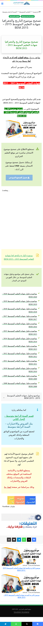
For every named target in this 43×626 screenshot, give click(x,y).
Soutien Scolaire (21, 612)
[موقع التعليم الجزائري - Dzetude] (21, 3)
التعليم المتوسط (24, 12)
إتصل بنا (7, 487)
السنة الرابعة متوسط (9, 12)
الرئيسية (36, 12)
